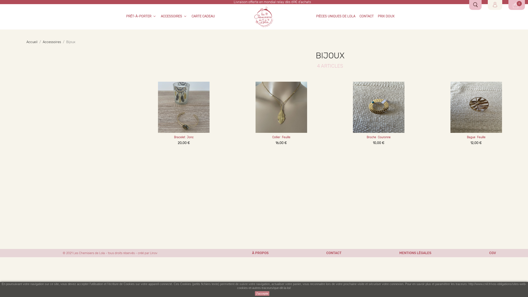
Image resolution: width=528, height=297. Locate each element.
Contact (366, 16)
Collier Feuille (281, 137)
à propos (260, 253)
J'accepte (262, 293)
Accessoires (171, 16)
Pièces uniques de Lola (335, 16)
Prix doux (386, 16)
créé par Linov (147, 253)
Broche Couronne (379, 137)
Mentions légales (415, 253)
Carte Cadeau (203, 16)
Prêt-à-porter (138, 16)
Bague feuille (476, 137)
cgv (492, 253)
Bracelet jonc (184, 137)
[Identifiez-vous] (495, 4)
